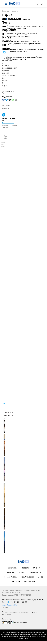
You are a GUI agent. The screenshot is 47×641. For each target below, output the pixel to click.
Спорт (22, 572)
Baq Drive (16, 581)
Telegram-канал (8, 123)
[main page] (21, 3)
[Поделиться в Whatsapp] (13, 100)
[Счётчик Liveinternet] (7, 622)
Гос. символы (27, 577)
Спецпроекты (35, 572)
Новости (14, 11)
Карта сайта (6, 619)
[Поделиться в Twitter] (9, 100)
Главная (5, 11)
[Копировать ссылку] (16, 100)
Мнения (36, 568)
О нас (40, 577)
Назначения (12, 568)
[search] (42, 3)
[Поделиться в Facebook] (3, 100)
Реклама (5, 607)
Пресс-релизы (10, 577)
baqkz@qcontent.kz (9, 605)
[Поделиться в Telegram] (6, 100)
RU (37, 4)
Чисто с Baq (29, 581)
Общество (10, 572)
